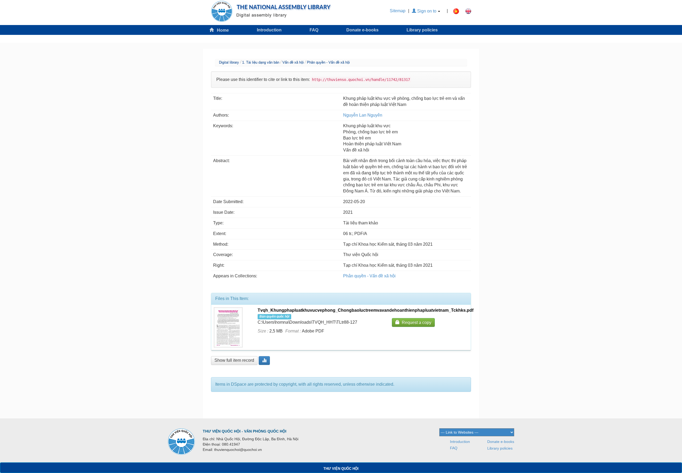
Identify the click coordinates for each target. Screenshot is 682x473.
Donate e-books (362, 30)
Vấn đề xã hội (293, 62)
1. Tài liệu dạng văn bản (260, 62)
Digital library (229, 62)
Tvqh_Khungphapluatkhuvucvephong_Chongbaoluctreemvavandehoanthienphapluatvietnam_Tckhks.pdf (365, 310)
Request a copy (415, 322)
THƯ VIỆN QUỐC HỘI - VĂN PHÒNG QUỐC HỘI (244, 431)
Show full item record (234, 360)
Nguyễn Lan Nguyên (362, 115)
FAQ (314, 30)
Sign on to (426, 11)
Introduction (269, 30)
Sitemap (397, 11)
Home (221, 30)
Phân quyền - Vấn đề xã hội (328, 62)
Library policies (422, 30)
